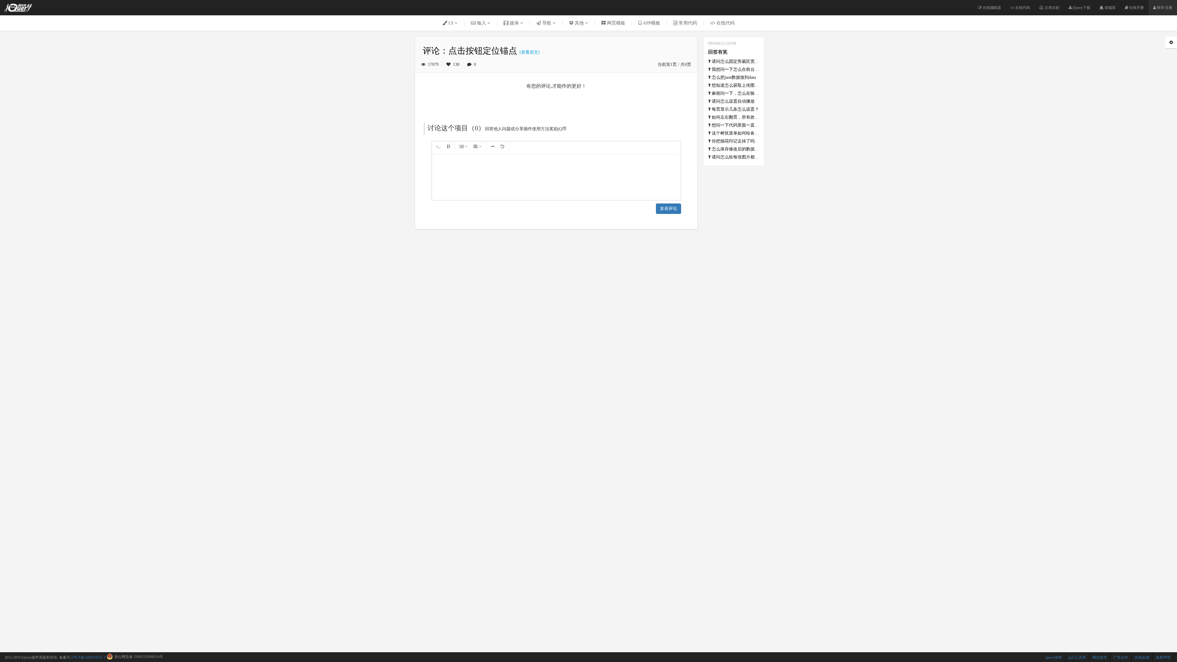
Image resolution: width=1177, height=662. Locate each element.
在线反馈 (1142, 657)
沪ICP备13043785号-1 (88, 657)
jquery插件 (1054, 657)
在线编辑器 (991, 8)
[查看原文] (528, 52)
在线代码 (1022, 8)
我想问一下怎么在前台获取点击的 (735, 69)
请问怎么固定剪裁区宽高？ (735, 61)
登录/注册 (1164, 8)
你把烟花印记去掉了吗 (732, 141)
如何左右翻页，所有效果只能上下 (735, 117)
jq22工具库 (1077, 657)
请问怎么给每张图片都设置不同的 (735, 157)
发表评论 (668, 208)
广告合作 (1121, 657)
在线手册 (1136, 8)
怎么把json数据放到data (733, 77)
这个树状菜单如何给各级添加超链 (735, 133)
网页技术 (1099, 657)
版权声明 (1163, 657)
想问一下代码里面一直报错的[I (735, 125)
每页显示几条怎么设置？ (734, 109)
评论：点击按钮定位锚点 (470, 50)
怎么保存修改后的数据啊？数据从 (735, 149)
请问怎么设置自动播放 (732, 101)
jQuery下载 (1081, 8)
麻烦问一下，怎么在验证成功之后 (735, 93)
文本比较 (1051, 8)
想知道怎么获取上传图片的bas (735, 85)
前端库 (1110, 8)
